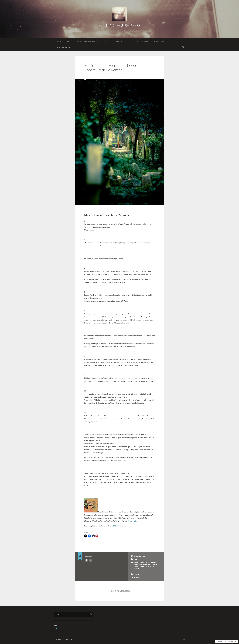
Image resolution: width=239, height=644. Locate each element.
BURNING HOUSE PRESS (119, 25)
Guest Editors (142, 41)
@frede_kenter (132, 521)
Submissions (118, 41)
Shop (130, 41)
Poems (145, 564)
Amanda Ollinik (139, 562)
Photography (138, 564)
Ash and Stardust (160, 41)
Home (59, 41)
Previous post (138, 574)
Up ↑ (183, 639)
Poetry (136, 559)
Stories (147, 566)
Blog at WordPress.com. (63, 639)
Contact (104, 41)
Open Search (183, 47)
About (68, 41)
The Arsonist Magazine (85, 41)
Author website (90, 560)
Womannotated (63, 47)
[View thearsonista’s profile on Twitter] (56, 628)
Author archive (86, 560)
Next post (137, 577)
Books (147, 562)
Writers (152, 566)
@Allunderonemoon (119, 526)
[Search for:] (73, 614)
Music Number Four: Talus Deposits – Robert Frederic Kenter (114, 67)
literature (152, 562)
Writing (136, 568)
